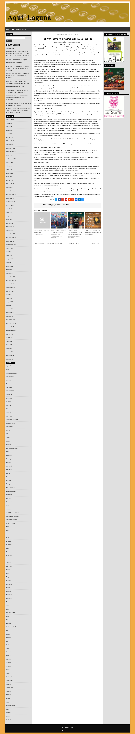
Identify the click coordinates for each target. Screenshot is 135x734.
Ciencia (8, 405)
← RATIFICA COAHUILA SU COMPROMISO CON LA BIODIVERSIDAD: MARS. (56, 244)
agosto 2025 (10, 162)
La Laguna (9, 566)
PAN (7, 609)
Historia (8, 527)
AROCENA (9, 380)
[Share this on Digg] (76, 199)
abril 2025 (9, 176)
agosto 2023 (10, 248)
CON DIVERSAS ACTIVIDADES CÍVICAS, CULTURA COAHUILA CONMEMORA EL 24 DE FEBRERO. (75, 234)
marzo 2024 (9, 223)
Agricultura (9, 366)
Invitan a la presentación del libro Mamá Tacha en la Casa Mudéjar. (93, 232)
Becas (8, 384)
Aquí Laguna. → (96, 244)
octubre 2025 (10, 155)
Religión (8, 637)
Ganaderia (9, 502)
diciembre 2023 (10, 234)
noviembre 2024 (11, 194)
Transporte (9, 687)
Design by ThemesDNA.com (67, 730)
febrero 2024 (10, 227)
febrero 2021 (10, 355)
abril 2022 (9, 305)
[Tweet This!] (56, 199)
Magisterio (9, 577)
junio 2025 (9, 169)
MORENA (9, 598)
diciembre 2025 (10, 148)
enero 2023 (9, 273)
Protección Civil (11, 627)
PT (7, 630)
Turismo (8, 691)
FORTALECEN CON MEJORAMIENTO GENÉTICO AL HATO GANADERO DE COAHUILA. (17, 68)
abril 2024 (9, 219)
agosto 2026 (10, 119)
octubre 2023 (10, 241)
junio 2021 (9, 341)
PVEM (8, 634)
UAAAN (8, 695)
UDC (7, 702)
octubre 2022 (10, 284)
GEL (7, 505)
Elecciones (9, 477)
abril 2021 (9, 348)
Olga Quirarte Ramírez (60, 42)
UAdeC (8, 698)
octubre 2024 (10, 198)
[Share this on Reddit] (69, 199)
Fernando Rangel (11, 491)
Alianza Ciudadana (11, 373)
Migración (9, 594)
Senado (8, 666)
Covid (8, 430)
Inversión (9, 555)
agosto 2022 (10, 291)
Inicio (7, 29)
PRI (77, 35)
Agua (7, 369)
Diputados (64, 35)
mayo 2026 (9, 130)
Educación (9, 469)
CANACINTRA (10, 391)
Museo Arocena (11, 602)
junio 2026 (9, 126)
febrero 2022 (10, 312)
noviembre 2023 (11, 237)
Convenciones (10, 423)
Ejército (8, 473)
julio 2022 (9, 294)
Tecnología (9, 680)
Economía (9, 466)
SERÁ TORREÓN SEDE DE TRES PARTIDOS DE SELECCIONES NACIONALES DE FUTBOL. (58, 234)
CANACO (9, 394)
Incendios (9, 544)
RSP (7, 641)
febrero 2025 (10, 184)
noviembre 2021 (11, 323)
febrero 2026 (10, 141)
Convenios (9, 426)
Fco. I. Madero (10, 487)
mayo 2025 (9, 173)
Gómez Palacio (10, 523)
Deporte (8, 444)
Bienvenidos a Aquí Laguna (19, 29)
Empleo (8, 480)
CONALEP (9, 416)
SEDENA (8, 655)
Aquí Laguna (10, 376)
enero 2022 (9, 316)
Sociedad (9, 677)
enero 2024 (9, 230)
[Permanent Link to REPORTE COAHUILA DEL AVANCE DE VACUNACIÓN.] (42, 220)
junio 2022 (9, 298)
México (8, 591)
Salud (7, 648)
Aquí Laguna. (10, 48)
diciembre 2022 (10, 277)
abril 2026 (9, 134)
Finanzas (9, 494)
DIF (7, 452)
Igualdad (8, 541)
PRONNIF (9, 623)
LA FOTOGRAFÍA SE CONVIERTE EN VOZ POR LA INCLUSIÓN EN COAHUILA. (17, 97)
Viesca (8, 716)
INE (7, 548)
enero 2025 (9, 187)
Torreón (8, 684)
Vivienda (8, 720)
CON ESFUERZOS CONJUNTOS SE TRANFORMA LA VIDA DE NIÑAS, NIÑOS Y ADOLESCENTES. (16, 61)
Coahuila (59, 35)
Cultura (8, 437)
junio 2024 (9, 212)
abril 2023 (9, 262)
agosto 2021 (9, 334)
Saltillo (8, 645)
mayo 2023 (9, 259)
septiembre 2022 (11, 287)
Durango (9, 459)
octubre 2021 (10, 327)
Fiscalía (8, 498)
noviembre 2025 (11, 151)
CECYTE (8, 401)
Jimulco (8, 562)
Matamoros (9, 584)
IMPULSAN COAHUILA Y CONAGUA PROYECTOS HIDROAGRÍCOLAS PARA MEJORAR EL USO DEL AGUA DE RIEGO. (18, 53)
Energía (8, 484)
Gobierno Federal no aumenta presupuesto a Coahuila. (67, 39)
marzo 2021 (9, 352)
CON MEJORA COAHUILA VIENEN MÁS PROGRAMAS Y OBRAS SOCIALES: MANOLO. (18, 75)
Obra (7, 605)
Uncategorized (10, 705)
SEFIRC (8, 659)
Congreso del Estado (12, 419)
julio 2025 (9, 166)
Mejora (8, 587)
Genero (8, 509)
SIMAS (8, 670)
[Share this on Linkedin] (79, 199)
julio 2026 (9, 123)
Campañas (9, 387)
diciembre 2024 (10, 191)
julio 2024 (9, 209)
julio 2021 (9, 337)
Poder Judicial (10, 612)
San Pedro (9, 652)
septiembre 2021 (11, 330)
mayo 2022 (9, 302)
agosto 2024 (10, 205)
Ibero (7, 530)
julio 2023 (9, 252)
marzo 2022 (9, 309)
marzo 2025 (9, 180)
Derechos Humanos (12, 448)
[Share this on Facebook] (59, 199)
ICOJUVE (9, 534)
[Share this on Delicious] (82, 199)
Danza (8, 441)
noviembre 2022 (11, 280)
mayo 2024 (9, 216)
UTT (7, 709)
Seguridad (9, 662)
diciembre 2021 (10, 319)
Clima (8, 409)
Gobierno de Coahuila (12, 512)
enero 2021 (9, 359)
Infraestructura (10, 552)
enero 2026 (9, 144)
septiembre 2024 (11, 202)
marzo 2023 (9, 266)
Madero (8, 573)
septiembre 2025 (11, 159)
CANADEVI (9, 398)
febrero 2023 (10, 269)
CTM (7, 434)
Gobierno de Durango (12, 516)
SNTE (8, 673)
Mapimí (8, 580)
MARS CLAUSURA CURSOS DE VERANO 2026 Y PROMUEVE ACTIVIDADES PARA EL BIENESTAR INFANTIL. (18, 110)
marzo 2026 (9, 137)
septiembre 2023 (11, 244)
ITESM (8, 559)
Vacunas (8, 712)
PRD (7, 616)
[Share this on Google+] (62, 199)
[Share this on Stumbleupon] (72, 199)
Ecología (8, 462)
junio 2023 (9, 255)
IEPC (7, 537)
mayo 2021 (9, 344)
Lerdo (8, 570)
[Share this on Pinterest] (66, 199)
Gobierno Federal (72, 35)
